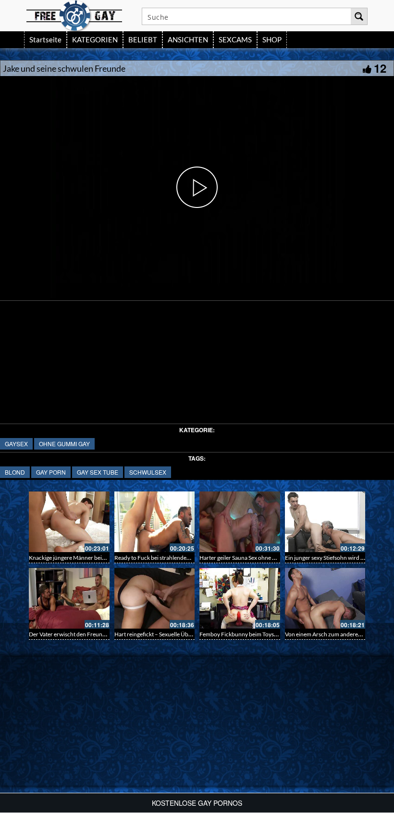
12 (380, 68)
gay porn (51, 472)
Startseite (45, 39)
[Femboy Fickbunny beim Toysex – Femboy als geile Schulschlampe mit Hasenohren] (239, 598)
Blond (15, 472)
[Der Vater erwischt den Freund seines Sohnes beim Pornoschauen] (69, 598)
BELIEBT (142, 39)
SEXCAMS (235, 39)
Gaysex (16, 443)
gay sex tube (97, 472)
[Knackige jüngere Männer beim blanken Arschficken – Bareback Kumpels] (69, 521)
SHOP (272, 39)
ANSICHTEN (188, 39)
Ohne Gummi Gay (64, 443)
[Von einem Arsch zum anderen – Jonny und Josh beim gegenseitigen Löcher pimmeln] (325, 598)
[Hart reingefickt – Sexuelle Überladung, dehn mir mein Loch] (154, 598)
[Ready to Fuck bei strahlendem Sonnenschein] (154, 521)
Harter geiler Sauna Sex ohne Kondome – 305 (255, 557)
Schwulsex (147, 472)
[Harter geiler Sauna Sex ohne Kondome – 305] (239, 521)
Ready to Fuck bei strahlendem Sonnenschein (171, 557)
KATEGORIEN (95, 39)
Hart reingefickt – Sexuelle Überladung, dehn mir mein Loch (188, 634)
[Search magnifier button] (359, 16)
